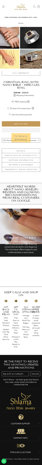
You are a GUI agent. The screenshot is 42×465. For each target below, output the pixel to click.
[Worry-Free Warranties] (36, 301)
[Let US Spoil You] (16, 301)
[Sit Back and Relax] (6, 301)
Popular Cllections (20, 452)
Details (21, 151)
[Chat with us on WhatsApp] (3, 461)
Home (20, 23)
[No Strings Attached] (26, 301)
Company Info (20, 438)
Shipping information (21, 160)
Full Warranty (21, 73)
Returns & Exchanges (21, 165)
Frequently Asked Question (21, 169)
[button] (21, 130)
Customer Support (20, 423)
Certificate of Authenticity (21, 155)
